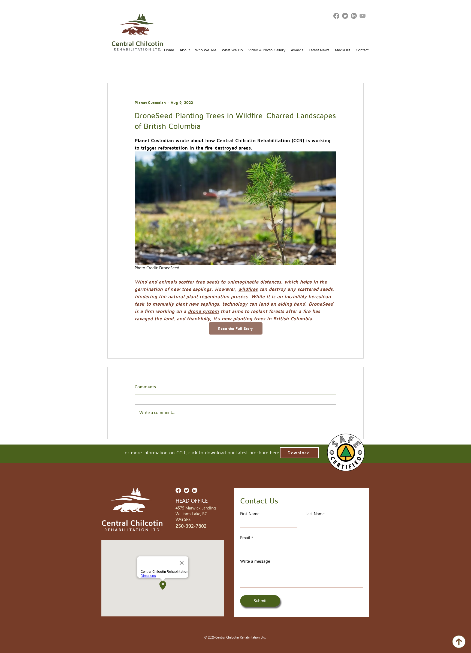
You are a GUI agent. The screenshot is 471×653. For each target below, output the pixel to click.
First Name (249, 514)
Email (245, 538)
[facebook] (336, 16)
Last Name (315, 514)
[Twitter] (345, 16)
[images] (363, 16)
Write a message (255, 561)
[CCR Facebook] (178, 490)
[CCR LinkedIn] (354, 16)
